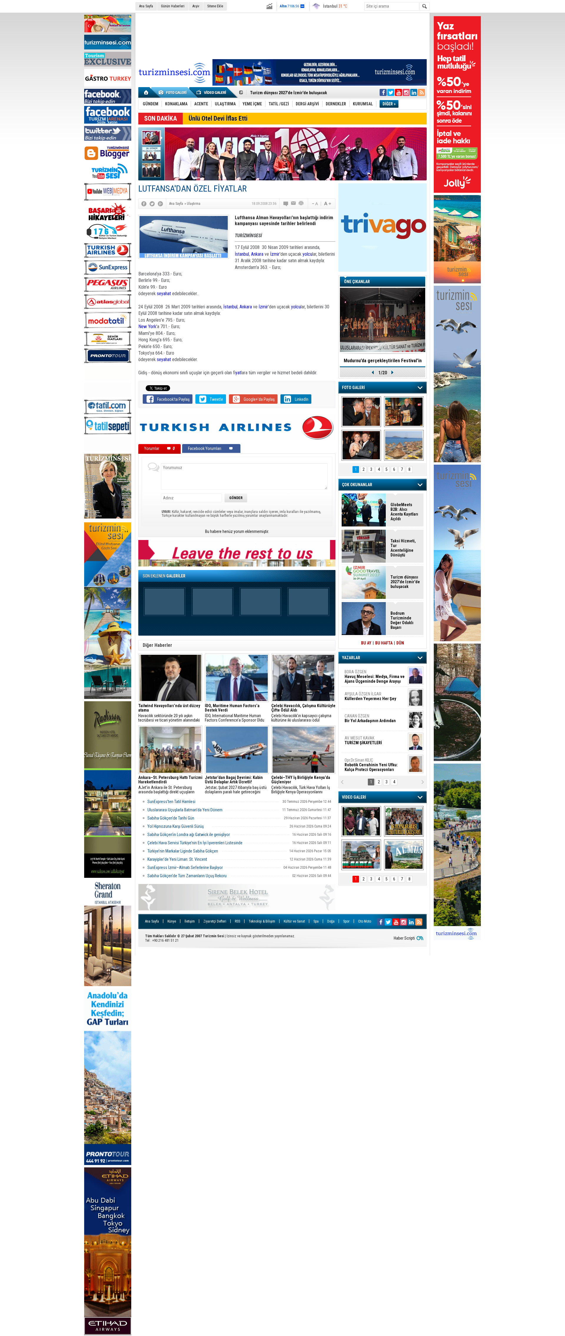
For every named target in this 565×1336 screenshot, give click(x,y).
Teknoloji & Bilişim (262, 921)
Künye (171, 921)
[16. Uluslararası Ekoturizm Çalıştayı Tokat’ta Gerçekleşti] (404, 821)
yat (238, 372)
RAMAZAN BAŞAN (363, 674)
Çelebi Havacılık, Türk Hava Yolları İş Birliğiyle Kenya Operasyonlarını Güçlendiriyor (300, 784)
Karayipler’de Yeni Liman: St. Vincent (177, 859)
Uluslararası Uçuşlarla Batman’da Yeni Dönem (184, 809)
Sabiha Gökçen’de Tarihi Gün (170, 818)
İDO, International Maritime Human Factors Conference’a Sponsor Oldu (234, 713)
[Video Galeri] (212, 92)
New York (147, 326)
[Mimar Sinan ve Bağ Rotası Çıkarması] (361, 821)
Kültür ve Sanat (294, 921)
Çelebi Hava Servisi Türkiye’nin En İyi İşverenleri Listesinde (194, 842)
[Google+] (160, 203)
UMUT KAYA (367, 743)
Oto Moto (364, 921)
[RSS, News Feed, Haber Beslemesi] (421, 92)
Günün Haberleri (173, 6)
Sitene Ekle (215, 6)
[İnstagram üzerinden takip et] (406, 92)
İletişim (190, 921)
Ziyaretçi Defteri (214, 921)
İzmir (275, 254)
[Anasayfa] (146, 92)
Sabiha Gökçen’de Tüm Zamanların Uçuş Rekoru (187, 875)
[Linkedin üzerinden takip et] (413, 92)
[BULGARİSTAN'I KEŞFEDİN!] (361, 855)
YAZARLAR (351, 657)
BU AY (366, 643)
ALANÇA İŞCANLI (369, 721)
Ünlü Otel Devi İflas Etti (218, 118)
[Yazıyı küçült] (314, 203)
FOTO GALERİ (353, 387)
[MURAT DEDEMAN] (361, 445)
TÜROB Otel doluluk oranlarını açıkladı (383, 360)
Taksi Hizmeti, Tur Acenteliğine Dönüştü (403, 548)
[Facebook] (144, 203)
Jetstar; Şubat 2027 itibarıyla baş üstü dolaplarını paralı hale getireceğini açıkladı (236, 784)
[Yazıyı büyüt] (327, 203)
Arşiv (195, 6)
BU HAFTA (384, 643)
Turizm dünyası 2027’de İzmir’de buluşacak (405, 582)
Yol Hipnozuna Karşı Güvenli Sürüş (178, 826)
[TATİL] (404, 445)
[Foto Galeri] (173, 92)
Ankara (257, 254)
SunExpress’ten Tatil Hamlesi (171, 801)
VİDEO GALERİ (354, 797)
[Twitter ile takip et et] (390, 92)
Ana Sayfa (146, 6)
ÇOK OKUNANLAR (357, 484)
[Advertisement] (282, 35)
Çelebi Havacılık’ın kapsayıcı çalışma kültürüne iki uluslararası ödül (303, 713)
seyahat (164, 293)
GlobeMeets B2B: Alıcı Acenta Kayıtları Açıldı (404, 511)
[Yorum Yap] (286, 203)
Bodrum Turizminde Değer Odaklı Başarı (401, 620)
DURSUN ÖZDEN (374, 765)
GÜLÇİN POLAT (370, 696)
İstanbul (242, 254)
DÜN (400, 643)
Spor (346, 921)
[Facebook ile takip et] (383, 92)
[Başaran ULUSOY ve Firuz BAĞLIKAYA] (361, 411)
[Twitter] (152, 203)
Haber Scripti (404, 938)
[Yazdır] (301, 203)
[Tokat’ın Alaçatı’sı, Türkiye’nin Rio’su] (404, 855)
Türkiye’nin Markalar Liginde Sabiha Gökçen (183, 851)
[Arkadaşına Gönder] (293, 203)
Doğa (331, 921)
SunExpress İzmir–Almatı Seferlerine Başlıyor (185, 867)
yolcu (307, 254)
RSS (237, 921)
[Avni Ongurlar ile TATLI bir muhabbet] (404, 411)
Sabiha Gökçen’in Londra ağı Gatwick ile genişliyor (188, 834)
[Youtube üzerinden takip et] (398, 92)
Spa (316, 921)
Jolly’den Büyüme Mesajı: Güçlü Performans (290, 92)
